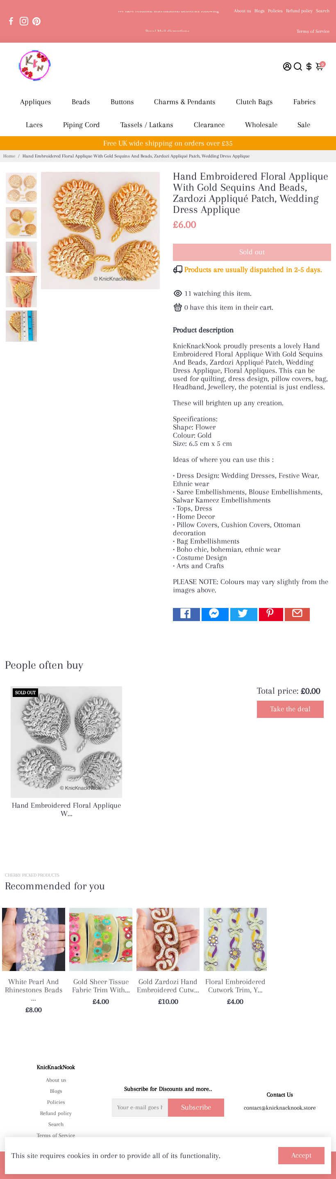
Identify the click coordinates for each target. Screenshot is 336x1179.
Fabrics (304, 102)
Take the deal (290, 709)
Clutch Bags (254, 102)
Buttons (122, 102)
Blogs (259, 11)
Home (9, 156)
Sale (303, 125)
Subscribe (196, 1107)
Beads (81, 102)
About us (242, 11)
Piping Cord (81, 125)
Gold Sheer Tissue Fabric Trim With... (101, 986)
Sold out (252, 252)
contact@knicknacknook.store (280, 1107)
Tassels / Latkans (146, 125)
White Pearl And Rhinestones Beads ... (34, 990)
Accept (301, 1155)
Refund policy (299, 11)
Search (322, 11)
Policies (275, 11)
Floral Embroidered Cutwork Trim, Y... (235, 986)
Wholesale (261, 125)
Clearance (209, 125)
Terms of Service (313, 31)
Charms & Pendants (185, 102)
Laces (34, 125)
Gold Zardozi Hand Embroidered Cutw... (168, 986)
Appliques (35, 102)
